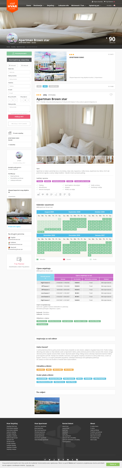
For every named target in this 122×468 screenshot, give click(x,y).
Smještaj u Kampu (11, 449)
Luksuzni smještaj (11, 432)
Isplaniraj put (94, 5)
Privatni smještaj (11, 443)
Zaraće (34, 42)
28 (56, 229)
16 (75, 224)
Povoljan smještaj (11, 434)
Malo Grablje (58, 370)
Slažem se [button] (113, 464)
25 (46, 229)
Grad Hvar (41, 370)
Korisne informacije (95, 434)
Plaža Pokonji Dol (100, 378)
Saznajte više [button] (30, 465)
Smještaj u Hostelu (12, 447)
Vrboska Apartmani (40, 432)
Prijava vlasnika (98, 1)
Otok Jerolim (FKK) (55, 378)
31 (42, 232)
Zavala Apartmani (39, 436)
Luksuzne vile (63, 5)
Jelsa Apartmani (39, 428)
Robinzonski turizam (12, 438)
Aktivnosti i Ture (78, 5)
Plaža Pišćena (71, 382)
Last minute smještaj (12, 430)
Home (28, 5)
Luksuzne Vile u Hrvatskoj (69, 438)
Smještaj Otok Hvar (12, 426)
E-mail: (10, 90)
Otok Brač (65, 432)
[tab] (19, 213)
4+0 (39, 86)
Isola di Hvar (65, 428)
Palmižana (88, 378)
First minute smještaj (12, 428)
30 (39, 232)
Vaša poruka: (12, 104)
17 (78, 224)
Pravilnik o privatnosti (96, 432)
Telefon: (10, 83)
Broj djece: (24, 97)
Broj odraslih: (12, 97)
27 (53, 229)
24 (78, 226)
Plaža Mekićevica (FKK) (44, 382)
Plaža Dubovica (59, 382)
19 (84, 224)
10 (78, 221)
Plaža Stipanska (69, 378)
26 (49, 229)
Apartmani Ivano (21, 46)
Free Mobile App (94, 438)
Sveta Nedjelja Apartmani (41, 439)
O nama (92, 428)
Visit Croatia (93, 439)
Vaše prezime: (12, 76)
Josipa (19, 160)
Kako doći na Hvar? (95, 436)
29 (59, 229)
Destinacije (38, 5)
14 (68, 224)
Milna (49, 370)
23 (75, 226)
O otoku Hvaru (94, 426)
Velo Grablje (68, 370)
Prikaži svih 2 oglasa (14, 226)
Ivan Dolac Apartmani (40, 438)
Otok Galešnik (42, 378)
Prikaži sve (53, 86)
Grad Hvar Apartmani (40, 426)
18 (81, 224)
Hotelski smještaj (11, 445)
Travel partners (66, 441)
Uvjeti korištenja (94, 430)
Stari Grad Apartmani (40, 430)
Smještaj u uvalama (12, 436)
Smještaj (50, 5)
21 (68, 226)
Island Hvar (65, 426)
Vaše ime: (11, 69)
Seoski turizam (10, 441)
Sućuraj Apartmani (40, 434)
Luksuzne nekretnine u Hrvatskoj (71, 439)
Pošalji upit (19, 117)
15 (71, 224)
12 (84, 221)
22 (71, 226)
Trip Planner (110, 1)
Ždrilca (79, 378)
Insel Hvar (65, 430)
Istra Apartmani (66, 436)
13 (64, 224)
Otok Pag (64, 434)
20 (64, 226)
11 (81, 221)
